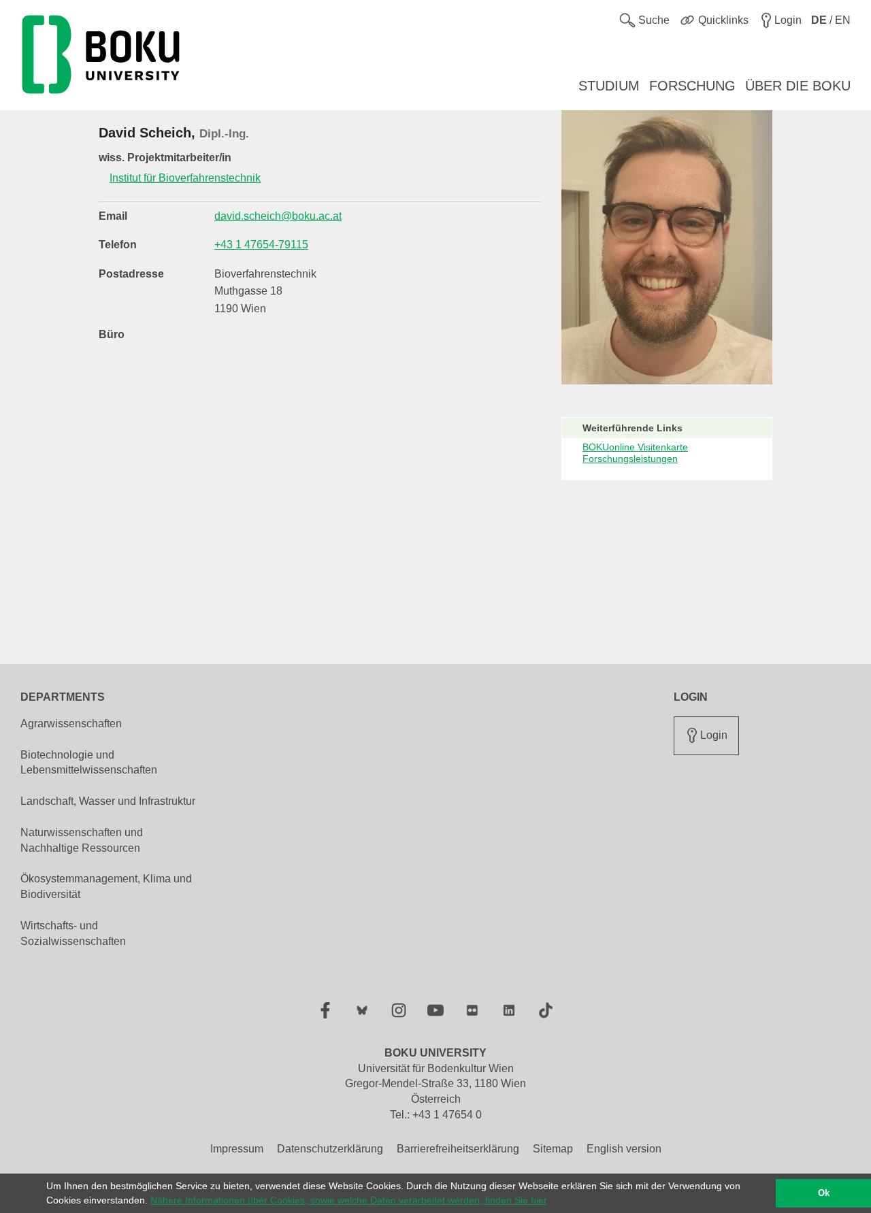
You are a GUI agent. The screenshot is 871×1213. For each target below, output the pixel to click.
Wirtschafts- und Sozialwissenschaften (73, 933)
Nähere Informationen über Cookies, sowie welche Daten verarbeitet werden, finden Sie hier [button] (348, 1200)
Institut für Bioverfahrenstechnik (185, 178)
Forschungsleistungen (630, 458)
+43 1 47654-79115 (261, 244)
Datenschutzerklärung (330, 1148)
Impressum (236, 1148)
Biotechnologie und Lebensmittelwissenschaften (88, 762)
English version (624, 1148)
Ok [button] (823, 1193)
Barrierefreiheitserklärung (458, 1148)
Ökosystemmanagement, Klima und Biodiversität (106, 886)
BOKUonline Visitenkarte (635, 447)
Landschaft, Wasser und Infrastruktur (107, 801)
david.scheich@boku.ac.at (278, 216)
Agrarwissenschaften (71, 723)
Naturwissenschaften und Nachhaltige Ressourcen (81, 840)
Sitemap (553, 1148)
